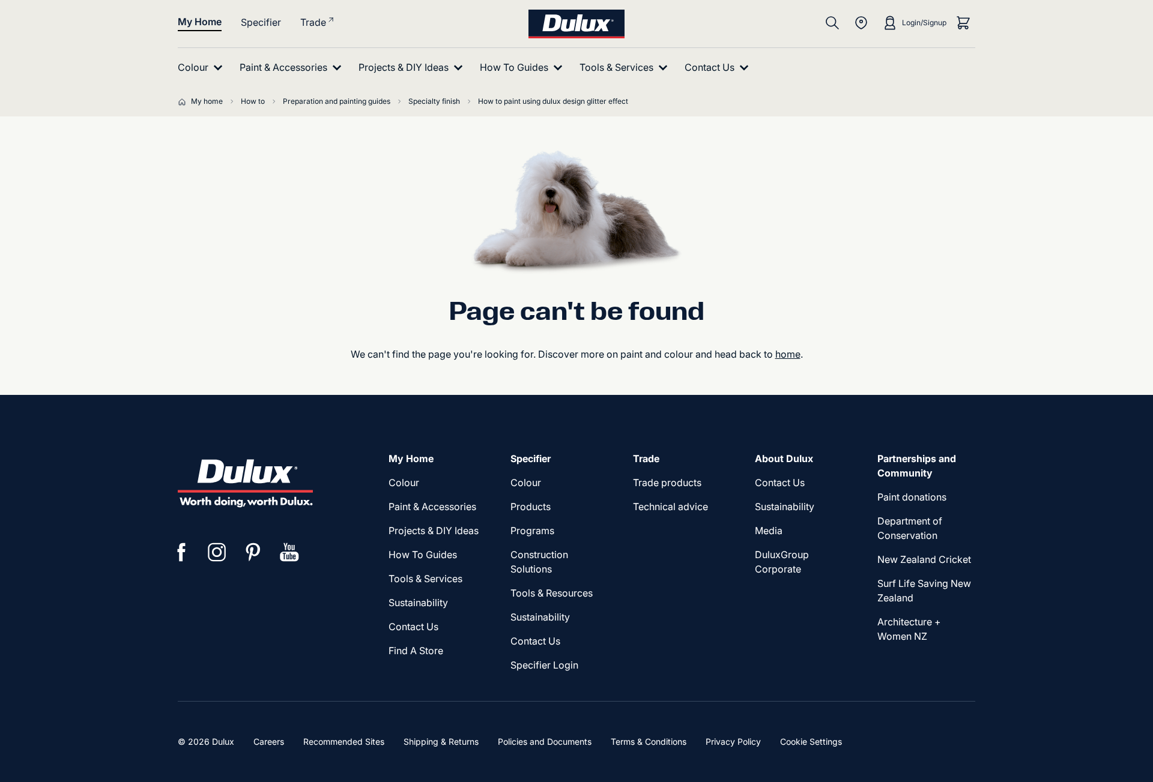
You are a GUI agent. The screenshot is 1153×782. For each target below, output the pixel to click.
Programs (532, 531)
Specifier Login (544, 665)
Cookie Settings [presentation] (811, 741)
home (787, 354)
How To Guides (423, 555)
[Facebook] (181, 552)
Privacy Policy (733, 741)
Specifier (261, 22)
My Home (200, 22)
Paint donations (911, 497)
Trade (313, 22)
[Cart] (963, 23)
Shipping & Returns (441, 741)
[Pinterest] (253, 552)
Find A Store (416, 651)
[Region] (861, 23)
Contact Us (413, 627)
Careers (268, 741)
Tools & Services (425, 579)
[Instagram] (217, 552)
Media (768, 531)
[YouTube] (289, 552)
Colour (404, 483)
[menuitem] (203, 67)
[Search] (832, 23)
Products (530, 507)
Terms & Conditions (648, 741)
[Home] (184, 101)
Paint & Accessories (432, 507)
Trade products (667, 483)
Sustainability (418, 603)
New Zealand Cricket (924, 559)
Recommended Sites (343, 741)
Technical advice (670, 507)
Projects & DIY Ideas (434, 531)
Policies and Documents (545, 741)
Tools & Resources (551, 593)
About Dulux (784, 459)
